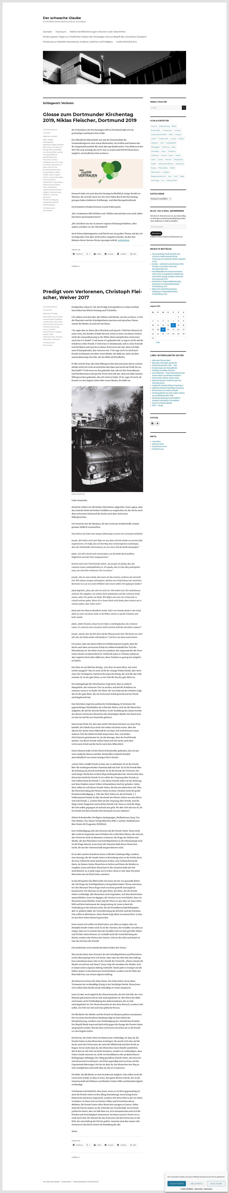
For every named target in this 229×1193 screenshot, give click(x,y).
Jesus (45, 167)
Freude (59, 317)
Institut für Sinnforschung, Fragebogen (167, 385)
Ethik (51, 150)
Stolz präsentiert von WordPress (86, 1182)
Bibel (45, 147)
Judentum (155, 155)
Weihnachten (172, 180)
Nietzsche (180, 164)
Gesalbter (58, 319)
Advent (154, 126)
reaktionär (47, 190)
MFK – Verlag (157, 406)
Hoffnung (165, 147)
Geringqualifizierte (50, 155)
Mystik (153, 164)
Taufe (182, 176)
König (57, 327)
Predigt (54, 313)
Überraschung (55, 192)
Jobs (49, 167)
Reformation (57, 190)
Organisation (58, 182)
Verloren (54, 195)
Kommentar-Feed (159, 447)
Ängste (50, 140)
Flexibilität (57, 150)
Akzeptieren (177, 1184)
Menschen (59, 177)
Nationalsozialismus (165, 164)
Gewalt (173, 139)
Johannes (171, 151)
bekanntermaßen (50, 145)
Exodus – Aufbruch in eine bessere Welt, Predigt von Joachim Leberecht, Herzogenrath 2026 (168, 266)
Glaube (54, 160)
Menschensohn (49, 332)
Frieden (178, 134)
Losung (51, 177)
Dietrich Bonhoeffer (159, 134)
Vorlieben (216, 1184)
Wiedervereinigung (50, 200)
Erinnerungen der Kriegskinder (164, 368)
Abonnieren (156, 233)
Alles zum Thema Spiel (161, 360)
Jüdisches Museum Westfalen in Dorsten (168, 388)
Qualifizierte (52, 187)
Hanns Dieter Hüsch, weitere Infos (165, 378)
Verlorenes (47, 339)
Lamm (45, 329)
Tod (162, 180)
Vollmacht (56, 339)
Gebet (153, 139)
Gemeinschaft (48, 319)
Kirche (54, 167)
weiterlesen (123, 240)
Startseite (47, 32)
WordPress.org (158, 449)
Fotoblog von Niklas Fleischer (163, 370)
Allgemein (47, 136)
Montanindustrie (49, 180)
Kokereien (56, 170)
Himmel (46, 324)
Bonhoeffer (47, 317)
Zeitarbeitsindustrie (50, 202)
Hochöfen (47, 165)
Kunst (171, 155)
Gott (56, 162)
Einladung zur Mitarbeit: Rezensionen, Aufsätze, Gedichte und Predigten (78, 42)
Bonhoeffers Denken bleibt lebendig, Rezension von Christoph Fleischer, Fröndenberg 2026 (166, 284)
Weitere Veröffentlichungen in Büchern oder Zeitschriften (98, 32)
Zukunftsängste (49, 205)
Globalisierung (48, 162)
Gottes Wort (57, 322)
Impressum (198, 1189)
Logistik (57, 175)
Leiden (45, 175)
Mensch (168, 159)
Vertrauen (47, 197)
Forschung (47, 152)
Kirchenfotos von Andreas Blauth (165, 390)
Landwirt (52, 329)
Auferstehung (164, 126)
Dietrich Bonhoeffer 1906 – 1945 (164, 365)
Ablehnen (196, 1184)
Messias (58, 332)
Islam (174, 147)
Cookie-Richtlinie (187, 1189)
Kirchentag (47, 170)
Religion (46, 192)
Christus (177, 130)
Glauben (154, 143)
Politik (45, 185)
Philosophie (163, 168)
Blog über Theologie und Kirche (164, 363)
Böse (50, 147)
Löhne (45, 177)
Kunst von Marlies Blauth (162, 403)
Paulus (153, 168)
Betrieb (60, 145)
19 (163, 330)
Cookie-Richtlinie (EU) (126, 42)
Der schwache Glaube (62, 18)
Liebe (51, 175)
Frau (54, 317)
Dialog (45, 150)
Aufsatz (54, 136)
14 (173, 325)
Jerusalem (155, 151)
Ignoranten (55, 165)
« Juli (157, 342)
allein (45, 140)
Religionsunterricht (158, 176)
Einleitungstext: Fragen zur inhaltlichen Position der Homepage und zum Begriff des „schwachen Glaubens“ (95, 37)
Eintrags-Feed (158, 444)
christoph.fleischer (50, 130)
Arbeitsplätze (48, 142)
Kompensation (48, 172)
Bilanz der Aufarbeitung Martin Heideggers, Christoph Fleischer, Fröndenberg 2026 (165, 291)
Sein (170, 176)
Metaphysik (178, 159)
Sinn (175, 176)
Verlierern (47, 195)
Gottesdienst (171, 143)
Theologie (155, 180)
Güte (61, 162)
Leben (57, 172)
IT (61, 165)
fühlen (54, 152)
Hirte (52, 324)
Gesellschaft (47, 322)
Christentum (57, 147)
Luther (160, 159)
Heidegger (155, 147)
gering (59, 152)
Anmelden (156, 442)
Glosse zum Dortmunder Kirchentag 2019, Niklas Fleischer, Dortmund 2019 (90, 117)
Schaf (50, 334)
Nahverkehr (47, 182)
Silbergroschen (49, 337)
